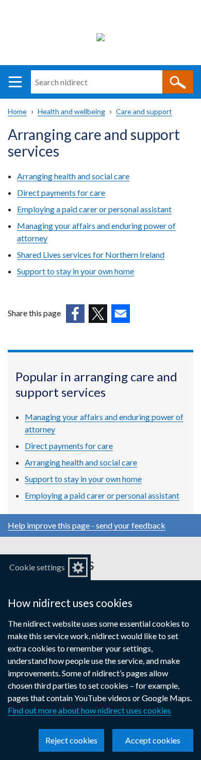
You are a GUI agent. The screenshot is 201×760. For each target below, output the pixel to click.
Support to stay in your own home (75, 271)
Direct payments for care (61, 192)
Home (17, 111)
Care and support (144, 111)
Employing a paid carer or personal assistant (94, 209)
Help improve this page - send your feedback (86, 525)
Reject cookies (71, 740)
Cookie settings (37, 567)
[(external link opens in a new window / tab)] (75, 313)
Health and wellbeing (71, 111)
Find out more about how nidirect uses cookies (89, 710)
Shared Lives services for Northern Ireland (90, 254)
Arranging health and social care (73, 176)
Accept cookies (152, 740)
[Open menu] (15, 82)
